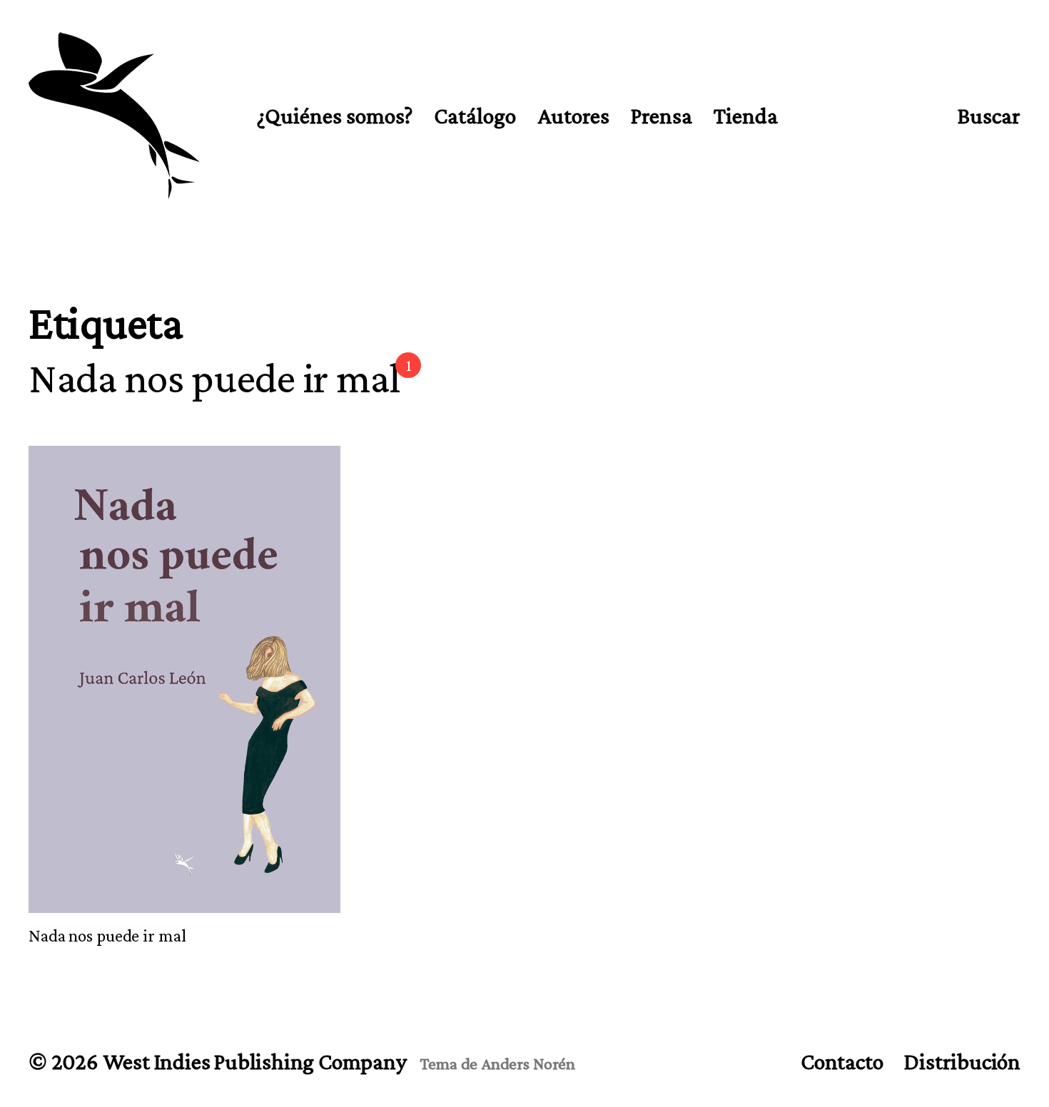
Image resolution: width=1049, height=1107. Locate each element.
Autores (573, 116)
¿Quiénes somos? (334, 116)
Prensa (661, 116)
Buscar (989, 115)
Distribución (962, 1061)
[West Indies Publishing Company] (114, 116)
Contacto (842, 1061)
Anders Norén (528, 1063)
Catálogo (475, 116)
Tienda (746, 116)
